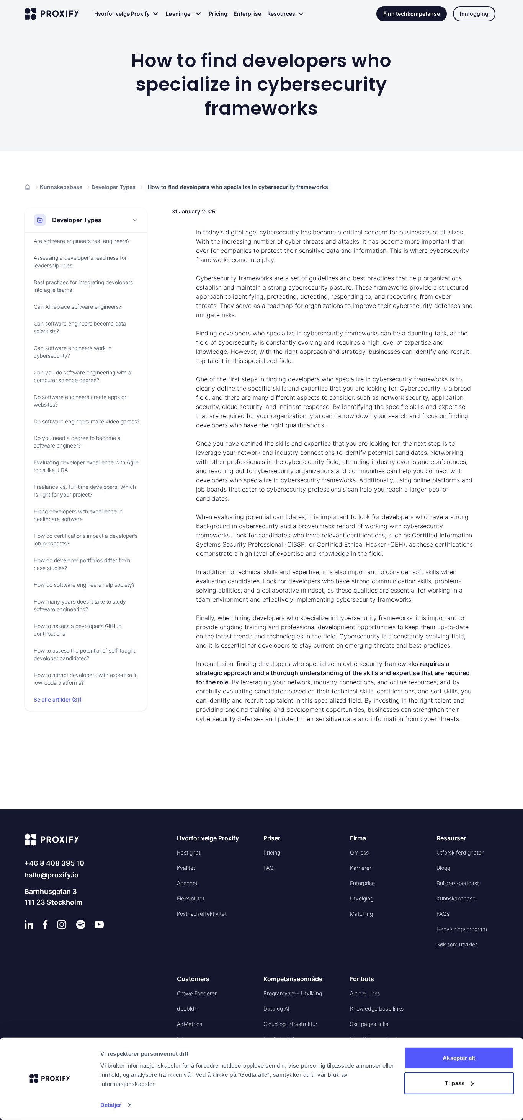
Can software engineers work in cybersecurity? (72, 352)
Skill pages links (369, 1024)
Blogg (443, 867)
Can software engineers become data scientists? (80, 327)
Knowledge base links (377, 1008)
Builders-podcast (457, 883)
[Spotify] (80, 924)
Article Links (365, 993)
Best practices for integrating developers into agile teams (83, 286)
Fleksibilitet (190, 898)
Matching (361, 913)
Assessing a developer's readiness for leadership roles (80, 261)
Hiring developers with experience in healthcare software (78, 515)
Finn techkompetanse (411, 13)
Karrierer (360, 867)
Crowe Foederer (197, 993)
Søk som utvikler (456, 944)
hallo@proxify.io (51, 875)
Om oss (359, 852)
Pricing (218, 13)
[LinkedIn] (29, 924)
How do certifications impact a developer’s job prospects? (85, 540)
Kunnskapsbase (61, 187)
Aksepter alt (459, 1058)
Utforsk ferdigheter (460, 852)
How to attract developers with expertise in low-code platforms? (86, 679)
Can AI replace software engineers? (77, 306)
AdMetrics (189, 1024)
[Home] (28, 187)
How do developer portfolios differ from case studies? (82, 564)
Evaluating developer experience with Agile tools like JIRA (86, 466)
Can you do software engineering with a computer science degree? (82, 376)
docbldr (186, 1008)
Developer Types (114, 187)
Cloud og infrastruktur (290, 1024)
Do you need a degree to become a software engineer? (77, 442)
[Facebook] (45, 924)
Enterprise (247, 13)
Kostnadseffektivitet (202, 913)
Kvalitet (186, 867)
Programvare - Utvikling (292, 993)
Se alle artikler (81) (58, 700)
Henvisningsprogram (461, 929)
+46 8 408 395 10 (54, 863)
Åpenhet (187, 883)
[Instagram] (62, 924)
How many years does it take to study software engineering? (80, 606)
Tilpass (454, 1082)
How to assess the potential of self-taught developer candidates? (84, 655)
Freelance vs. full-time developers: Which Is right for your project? (85, 491)
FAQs (442, 913)
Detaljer (110, 1105)
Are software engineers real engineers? (82, 241)
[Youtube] (99, 924)
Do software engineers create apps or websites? (80, 401)
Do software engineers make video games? (87, 421)
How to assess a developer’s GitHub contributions (77, 630)
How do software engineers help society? (84, 585)
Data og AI (276, 1008)
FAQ (268, 867)
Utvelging (361, 898)
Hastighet (189, 852)
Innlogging (474, 13)
